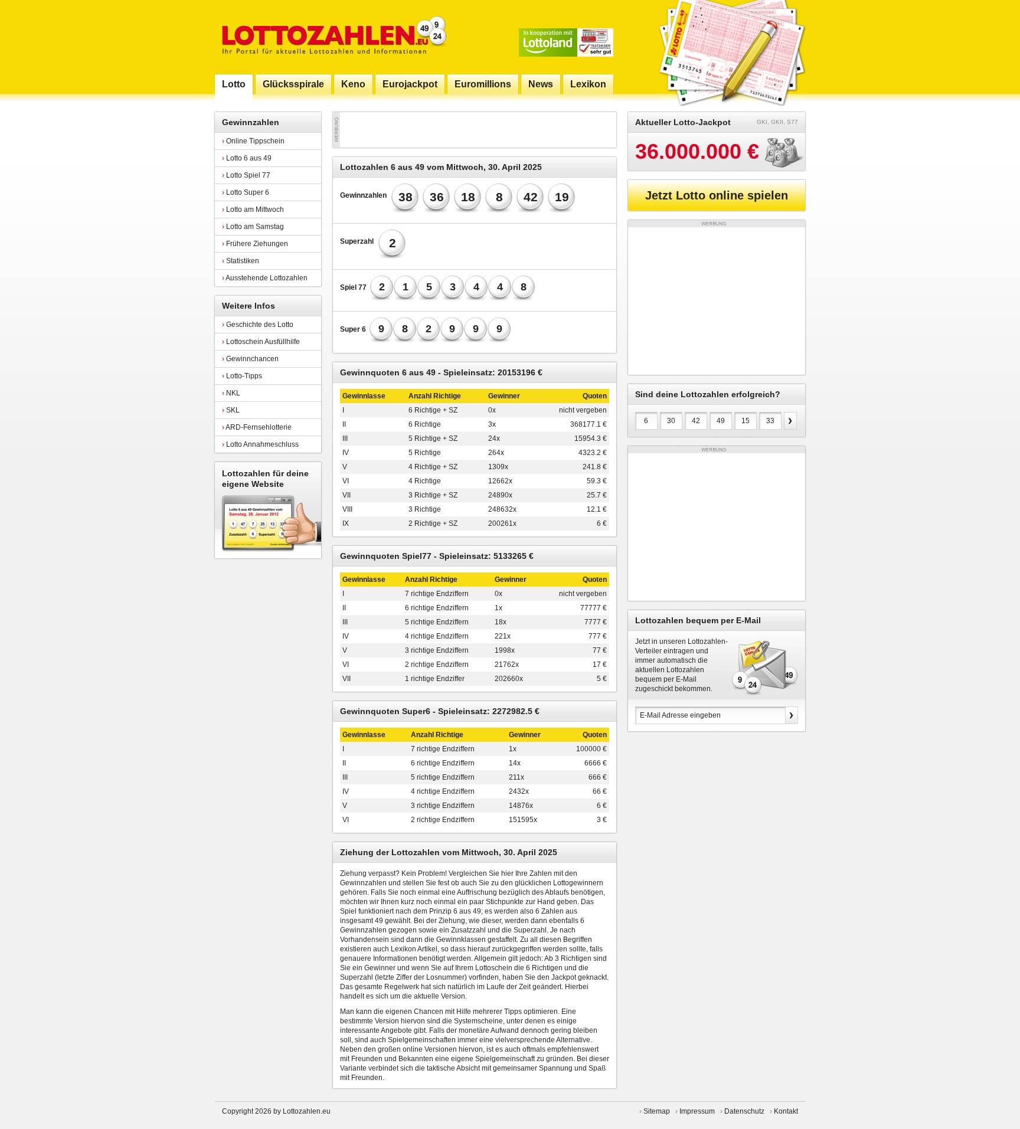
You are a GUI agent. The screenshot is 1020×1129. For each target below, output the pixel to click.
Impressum (697, 1111)
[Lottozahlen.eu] (332, 37)
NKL (231, 393)
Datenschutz (744, 1111)
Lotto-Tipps (242, 376)
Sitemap (656, 1111)
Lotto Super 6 (245, 192)
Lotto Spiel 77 (246, 175)
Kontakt (786, 1111)
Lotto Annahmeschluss (260, 444)
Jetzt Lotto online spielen (716, 195)
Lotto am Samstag (253, 226)
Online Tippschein (253, 141)
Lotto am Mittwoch (253, 209)
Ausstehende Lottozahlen (265, 278)
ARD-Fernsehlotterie (257, 427)
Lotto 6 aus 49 (247, 158)
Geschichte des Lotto (257, 324)
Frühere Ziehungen (255, 244)
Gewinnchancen (250, 359)
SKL (231, 410)
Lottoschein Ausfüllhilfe (261, 342)
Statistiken (240, 261)
